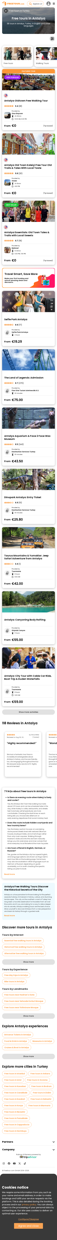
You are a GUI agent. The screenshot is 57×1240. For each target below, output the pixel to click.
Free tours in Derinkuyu (15, 1131)
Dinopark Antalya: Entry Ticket (22, 497)
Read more (9, 874)
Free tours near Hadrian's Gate (19, 994)
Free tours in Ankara (40, 1073)
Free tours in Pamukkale (16, 1118)
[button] (17, 56)
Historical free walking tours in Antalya (23, 947)
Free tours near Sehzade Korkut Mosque (23, 1001)
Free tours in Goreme (37, 1080)
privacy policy (29, 1204)
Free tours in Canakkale (15, 1092)
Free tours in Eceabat (14, 1099)
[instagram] (3, 1163)
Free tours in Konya (13, 1105)
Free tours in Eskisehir (41, 1099)
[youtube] (14, 1163)
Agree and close (28, 1226)
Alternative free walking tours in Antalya (24, 953)
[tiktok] (25, 1163)
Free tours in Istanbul (14, 1073)
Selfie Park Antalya (15, 319)
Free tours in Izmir (13, 1080)
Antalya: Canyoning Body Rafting (24, 619)
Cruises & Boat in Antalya (16, 1047)
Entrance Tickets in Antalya (17, 1034)
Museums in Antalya (42, 1041)
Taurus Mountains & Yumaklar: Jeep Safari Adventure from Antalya (26, 557)
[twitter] (19, 1163)
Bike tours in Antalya (14, 981)
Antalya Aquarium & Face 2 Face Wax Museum (27, 437)
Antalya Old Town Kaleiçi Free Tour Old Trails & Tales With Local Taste (28, 167)
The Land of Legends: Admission (23, 377)
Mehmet (15, 248)
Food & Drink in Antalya (15, 1041)
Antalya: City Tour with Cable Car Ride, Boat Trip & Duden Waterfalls (28, 677)
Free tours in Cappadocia (16, 1124)
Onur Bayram (17, 113)
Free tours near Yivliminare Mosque (21, 1007)
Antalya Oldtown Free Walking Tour (26, 100)
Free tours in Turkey (19, 10)
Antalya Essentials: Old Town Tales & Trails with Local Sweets (26, 234)
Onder (14, 181)
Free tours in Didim (42, 1092)
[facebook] (9, 1163)
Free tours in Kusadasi (15, 1086)
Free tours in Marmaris (39, 1105)
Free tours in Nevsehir (14, 1112)
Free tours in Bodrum (41, 1086)
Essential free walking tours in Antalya (22, 940)
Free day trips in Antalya (16, 975)
